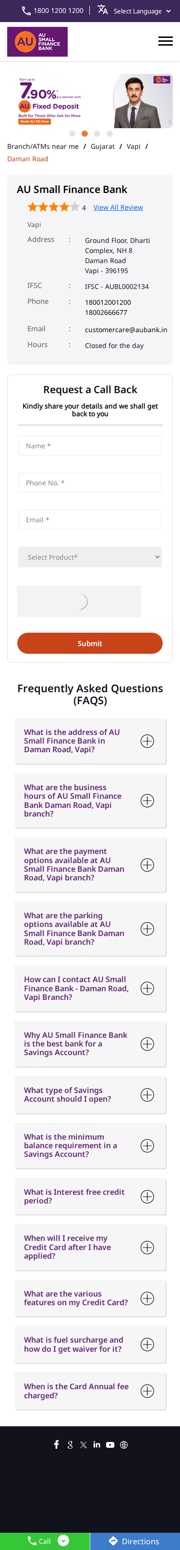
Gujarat (103, 146)
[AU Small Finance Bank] (37, 42)
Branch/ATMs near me (43, 146)
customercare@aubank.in (126, 329)
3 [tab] (96, 133)
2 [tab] (84, 133)
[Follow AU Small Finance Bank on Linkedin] (97, 1443)
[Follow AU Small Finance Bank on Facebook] (56, 1443)
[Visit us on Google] (70, 1443)
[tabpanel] (90, 101)
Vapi (134, 146)
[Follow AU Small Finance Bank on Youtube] (110, 1443)
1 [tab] (71, 133)
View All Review (118, 207)
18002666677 (106, 312)
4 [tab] (109, 133)
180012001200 (108, 302)
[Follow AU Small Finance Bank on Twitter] (83, 1443)
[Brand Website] (124, 1443)
